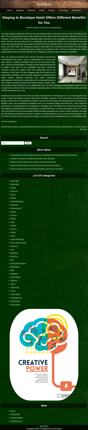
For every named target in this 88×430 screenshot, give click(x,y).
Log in (13, 411)
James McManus (55, 27)
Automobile (15, 184)
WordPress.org (16, 421)
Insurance (14, 246)
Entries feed (15, 414)
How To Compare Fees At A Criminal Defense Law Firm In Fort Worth (37, 169)
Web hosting (15, 304)
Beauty (13, 188)
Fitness (13, 219)
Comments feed (17, 418)
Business (31, 10)
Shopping (19, 10)
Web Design (15, 301)
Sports (13, 284)
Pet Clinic (14, 256)
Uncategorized (16, 298)
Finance (51, 10)
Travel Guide (15, 294)
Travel (13, 291)
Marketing (14, 253)
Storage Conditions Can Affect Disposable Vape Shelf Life (33, 158)
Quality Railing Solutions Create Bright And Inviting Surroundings (35, 165)
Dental (13, 198)
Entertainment (16, 208)
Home (9, 10)
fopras (44, 4)
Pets (12, 260)
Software (14, 280)
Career (13, 194)
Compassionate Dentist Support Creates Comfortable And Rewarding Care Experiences (44, 155)
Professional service (18, 263)
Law (12, 249)
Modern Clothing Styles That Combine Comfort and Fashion (33, 162)
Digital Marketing (17, 201)
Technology (63, 10)
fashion (13, 212)
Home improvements (18, 243)
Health (41, 10)
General (14, 229)
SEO (12, 270)
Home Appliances (17, 239)
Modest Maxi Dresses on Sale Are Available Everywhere (22, 127)
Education (14, 205)
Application (15, 181)
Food (12, 222)
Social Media (15, 277)
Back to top (44, 426)
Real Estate (76, 10)
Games (13, 225)
